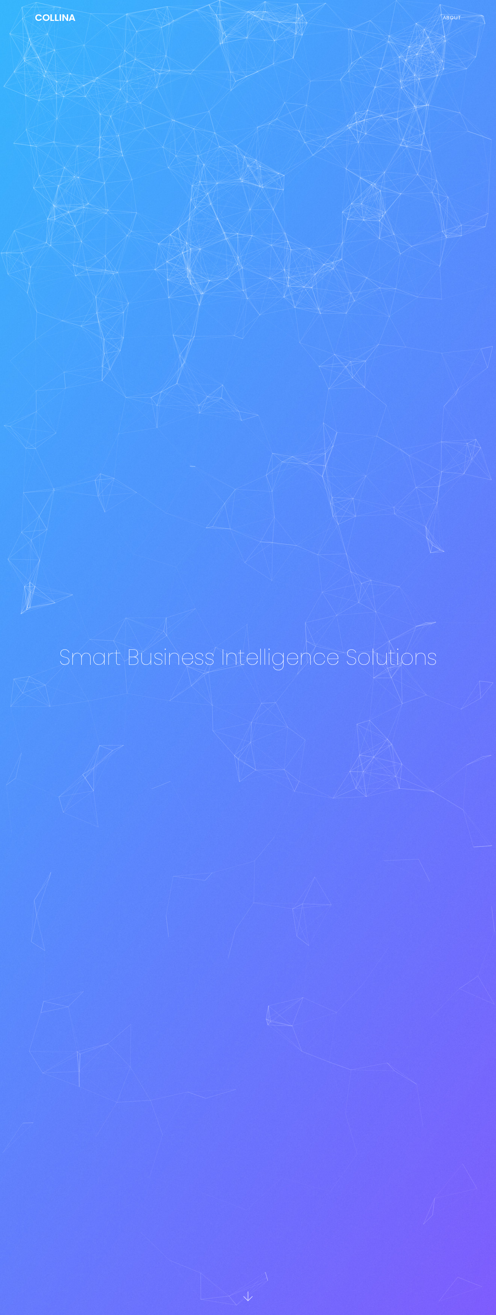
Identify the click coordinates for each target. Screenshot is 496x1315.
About (452, 17)
